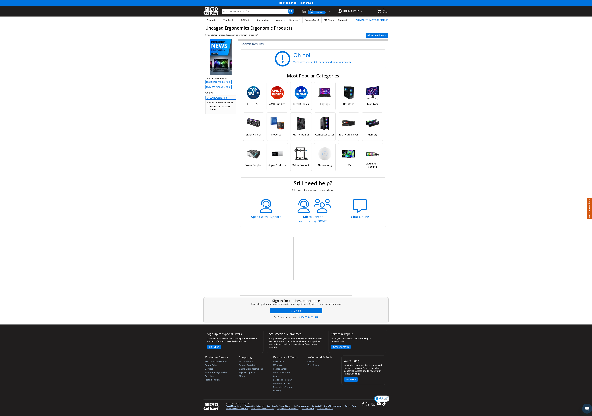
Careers (277, 376)
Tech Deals (306, 2)
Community (278, 361)
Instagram (373, 404)
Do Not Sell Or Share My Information (327, 406)
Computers (263, 20)
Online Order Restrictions (251, 368)
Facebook (362, 404)
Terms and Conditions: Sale (262, 408)
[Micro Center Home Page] (211, 9)
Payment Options (247, 372)
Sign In (296, 310)
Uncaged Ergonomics (218, 87)
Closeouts (312, 361)
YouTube (378, 404)
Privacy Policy (351, 406)
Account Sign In (308, 408)
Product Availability (248, 365)
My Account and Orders (216, 361)
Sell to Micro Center (282, 379)
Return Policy (211, 365)
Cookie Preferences (325, 408)
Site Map (277, 390)
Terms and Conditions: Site (237, 408)
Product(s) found (376, 35)
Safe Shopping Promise (216, 372)
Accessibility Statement (254, 406)
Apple (279, 20)
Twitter (368, 404)
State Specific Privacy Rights (278, 406)
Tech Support (313, 365)
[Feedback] (589, 208)
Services (293, 20)
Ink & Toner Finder (281, 372)
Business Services (281, 383)
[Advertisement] (268, 258)
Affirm (242, 376)
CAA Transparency (301, 406)
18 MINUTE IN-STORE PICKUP (372, 20)
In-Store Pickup (246, 361)
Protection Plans (212, 379)
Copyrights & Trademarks (287, 408)
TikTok (383, 404)
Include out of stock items (220, 108)
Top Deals (228, 20)
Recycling (209, 376)
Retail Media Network (283, 387)
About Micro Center (234, 406)
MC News (329, 20)
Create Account (308, 317)
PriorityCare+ (312, 20)
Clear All (209, 92)
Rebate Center (280, 368)
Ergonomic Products (218, 82)
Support (342, 20)
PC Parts (245, 20)
